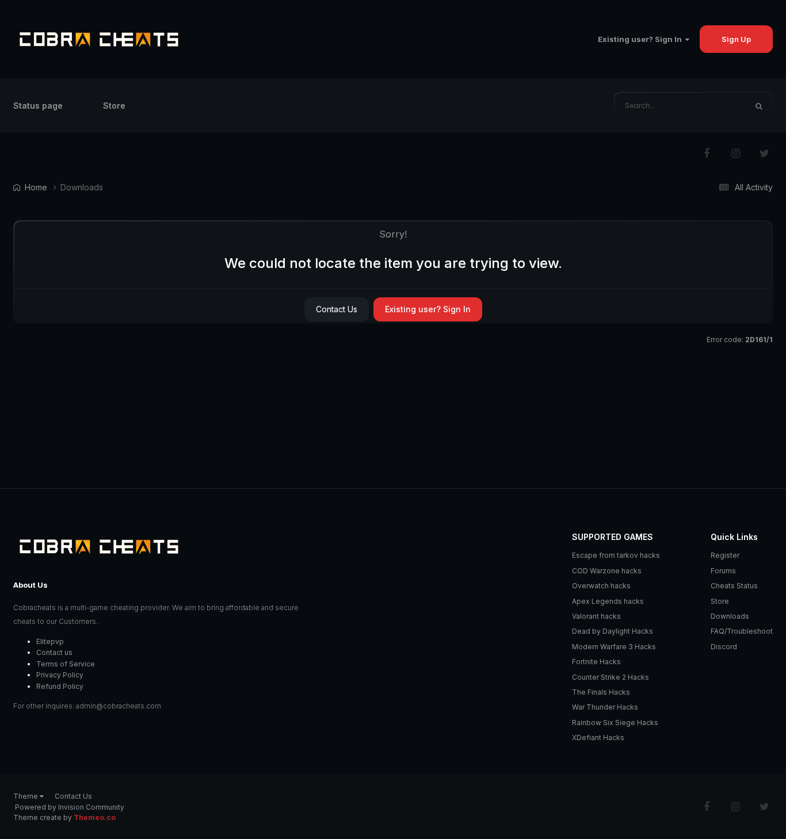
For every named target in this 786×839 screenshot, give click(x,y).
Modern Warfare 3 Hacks (614, 646)
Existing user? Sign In (641, 39)
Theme (26, 796)
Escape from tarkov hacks (616, 555)
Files (721, 105)
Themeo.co (95, 817)
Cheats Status (734, 585)
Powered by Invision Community (69, 807)
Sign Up (736, 39)
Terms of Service (65, 664)
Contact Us (336, 309)
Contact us (54, 652)
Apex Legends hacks (608, 601)
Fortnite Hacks (596, 661)
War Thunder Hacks (605, 707)
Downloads (730, 616)
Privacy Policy (59, 675)
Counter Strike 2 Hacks (610, 677)
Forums (723, 570)
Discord (724, 646)
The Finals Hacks (601, 692)
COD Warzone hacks (607, 570)
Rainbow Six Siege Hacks (615, 722)
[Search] (759, 106)
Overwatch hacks (601, 585)
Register (725, 555)
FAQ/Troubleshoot (742, 631)
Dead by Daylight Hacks (612, 631)
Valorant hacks (596, 616)
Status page (38, 105)
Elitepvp (50, 641)
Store (114, 105)
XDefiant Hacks (598, 737)
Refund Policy (59, 686)
